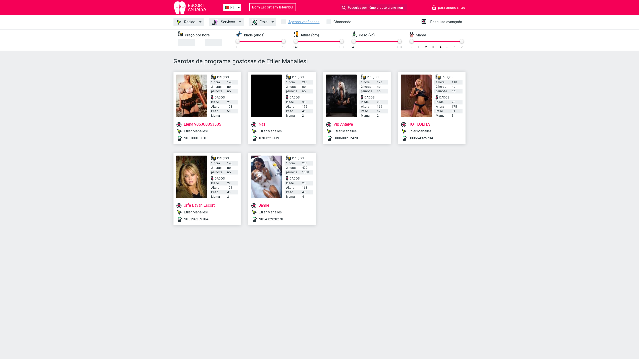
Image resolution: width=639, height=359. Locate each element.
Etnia (263, 22)
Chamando (342, 22)
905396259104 (196, 219)
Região (189, 22)
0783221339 (269, 138)
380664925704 (421, 138)
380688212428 (346, 138)
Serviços (227, 22)
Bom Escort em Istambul (272, 7)
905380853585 (196, 138)
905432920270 (271, 219)
